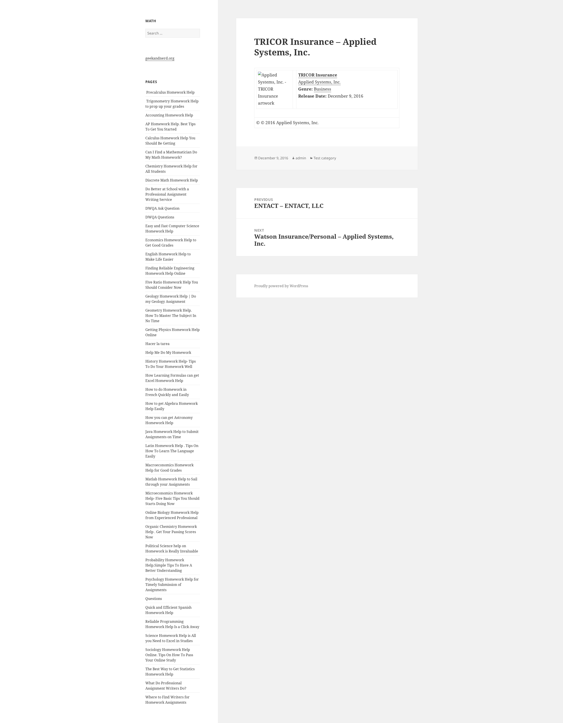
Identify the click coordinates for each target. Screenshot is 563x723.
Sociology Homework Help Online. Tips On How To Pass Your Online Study (169, 655)
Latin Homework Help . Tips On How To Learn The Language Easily (171, 451)
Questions (153, 598)
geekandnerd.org (159, 58)
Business (322, 89)
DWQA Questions (159, 217)
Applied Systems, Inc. (319, 82)
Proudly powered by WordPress (281, 285)
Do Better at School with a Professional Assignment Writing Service (167, 194)
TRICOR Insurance (317, 75)
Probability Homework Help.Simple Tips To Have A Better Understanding (168, 565)
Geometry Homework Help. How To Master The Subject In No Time (170, 315)
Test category (325, 158)
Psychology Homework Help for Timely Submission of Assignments (172, 584)
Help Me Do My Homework (168, 352)
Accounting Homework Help (169, 115)
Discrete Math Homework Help (171, 180)
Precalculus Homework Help (170, 92)
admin (301, 158)
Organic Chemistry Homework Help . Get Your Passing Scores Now (171, 532)
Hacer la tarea (157, 343)
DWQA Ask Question (162, 208)
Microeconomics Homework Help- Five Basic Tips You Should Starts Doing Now (172, 498)
